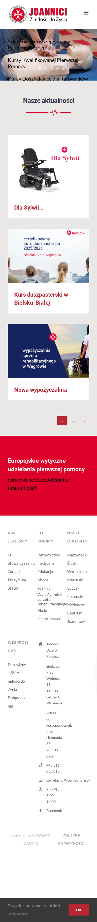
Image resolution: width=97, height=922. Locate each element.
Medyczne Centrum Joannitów (76, 613)
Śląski (72, 563)
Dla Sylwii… (48, 165)
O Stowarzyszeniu (19, 559)
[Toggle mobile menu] (86, 12)
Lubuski (73, 588)
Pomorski (75, 596)
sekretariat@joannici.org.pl (52, 780)
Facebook (52, 810)
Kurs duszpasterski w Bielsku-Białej (48, 256)
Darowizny (17, 664)
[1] (48, 110)
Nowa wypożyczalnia (48, 351)
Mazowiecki (77, 555)
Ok (79, 909)
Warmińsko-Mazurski (77, 575)
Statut (13, 588)
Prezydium (17, 579)
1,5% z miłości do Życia (16, 681)
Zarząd (14, 571)
